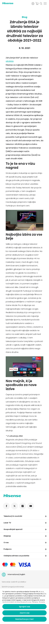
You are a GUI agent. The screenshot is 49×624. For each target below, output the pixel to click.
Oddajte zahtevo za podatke (16, 556)
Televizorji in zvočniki (13, 516)
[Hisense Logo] (15, 3)
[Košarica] (37, 3)
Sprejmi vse (24, 606)
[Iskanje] (41, 3)
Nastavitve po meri (24, 619)
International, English (16, 574)
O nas (6, 542)
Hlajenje (7, 536)
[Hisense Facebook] (6, 506)
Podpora (7, 549)
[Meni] (45, 3)
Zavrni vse (24, 613)
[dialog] (24, 606)
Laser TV (7, 523)
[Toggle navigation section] (46, 516)
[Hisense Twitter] (14, 506)
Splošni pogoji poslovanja (13, 586)
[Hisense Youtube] (30, 506)
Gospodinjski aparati (13, 529)
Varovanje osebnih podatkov (14, 582)
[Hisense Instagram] (22, 506)
